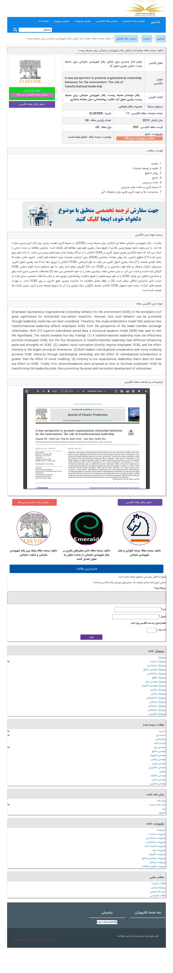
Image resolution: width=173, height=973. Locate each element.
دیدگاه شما (160, 588)
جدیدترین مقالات (86, 568)
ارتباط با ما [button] (44, 21)
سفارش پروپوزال (61, 21)
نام (163, 610)
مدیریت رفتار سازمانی (126, 39)
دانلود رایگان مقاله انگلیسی (139, 502)
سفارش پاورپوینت (82, 21)
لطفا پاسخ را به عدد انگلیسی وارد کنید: (148, 623)
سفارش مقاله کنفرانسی (107, 21)
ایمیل (162, 617)
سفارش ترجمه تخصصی (134, 21)
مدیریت (147, 39)
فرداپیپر (155, 22)
